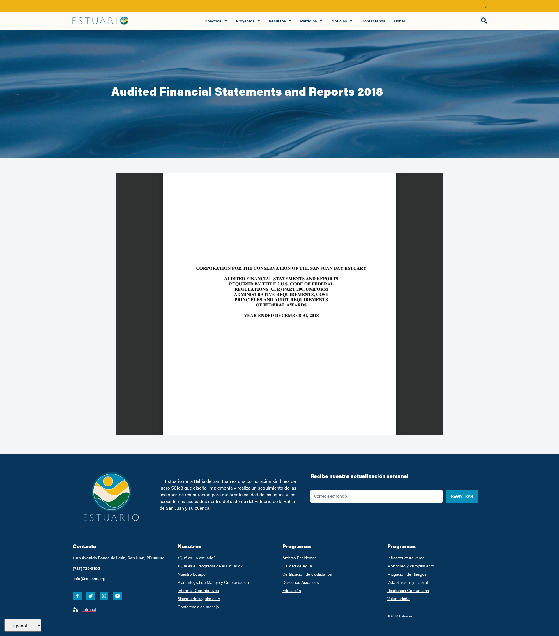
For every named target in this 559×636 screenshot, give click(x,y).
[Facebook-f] (77, 595)
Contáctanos (373, 21)
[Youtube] (117, 595)
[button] (483, 20)
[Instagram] (104, 595)
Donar (399, 21)
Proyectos (245, 21)
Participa (308, 21)
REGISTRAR (462, 496)
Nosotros (213, 21)
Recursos (277, 21)
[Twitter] (90, 595)
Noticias (339, 21)
